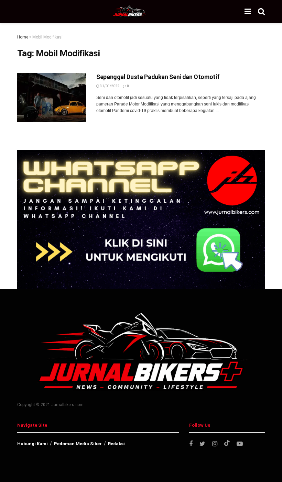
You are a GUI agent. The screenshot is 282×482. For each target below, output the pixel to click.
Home (22, 37)
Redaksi (116, 443)
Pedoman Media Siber (78, 443)
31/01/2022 (109, 86)
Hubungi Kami (32, 443)
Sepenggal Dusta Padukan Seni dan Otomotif (157, 76)
